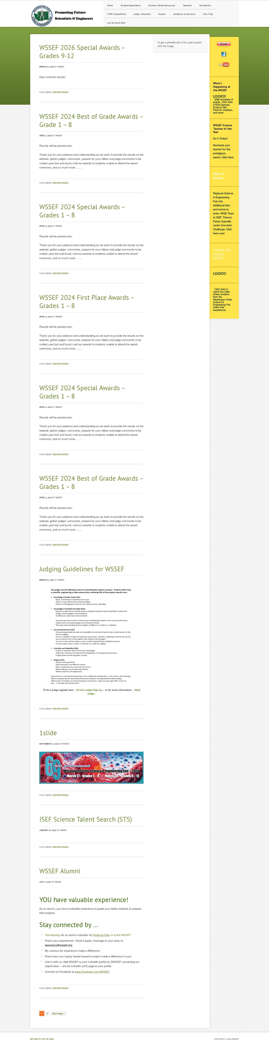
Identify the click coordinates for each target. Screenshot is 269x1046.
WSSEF (65, 15)
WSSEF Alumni (59, 871)
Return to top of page (42, 1039)
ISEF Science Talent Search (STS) (85, 819)
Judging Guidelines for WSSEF (81, 569)
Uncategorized (60, 92)
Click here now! (222, 231)
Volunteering (52, 935)
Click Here (228, 157)
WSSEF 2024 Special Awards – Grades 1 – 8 (82, 210)
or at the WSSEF (112, 935)
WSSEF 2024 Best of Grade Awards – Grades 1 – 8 (91, 482)
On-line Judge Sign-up (89, 690)
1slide (48, 732)
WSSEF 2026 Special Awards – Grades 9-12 (82, 51)
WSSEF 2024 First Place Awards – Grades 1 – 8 (86, 301)
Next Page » (58, 1013)
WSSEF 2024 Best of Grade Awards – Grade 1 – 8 (91, 120)
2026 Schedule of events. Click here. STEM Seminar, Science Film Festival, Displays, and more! (223, 106)
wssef (61, 66)
